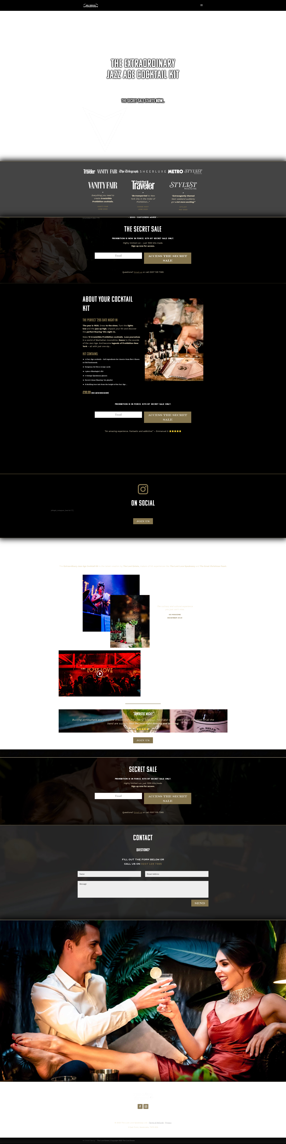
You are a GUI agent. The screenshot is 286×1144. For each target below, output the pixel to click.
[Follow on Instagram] (145, 1106)
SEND (200, 903)
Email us (138, 272)
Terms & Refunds (156, 1123)
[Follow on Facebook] (140, 1106)
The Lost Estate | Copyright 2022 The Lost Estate (116, 1140)
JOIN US (143, 521)
